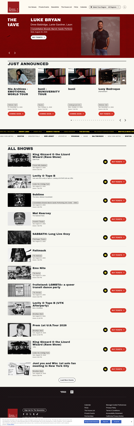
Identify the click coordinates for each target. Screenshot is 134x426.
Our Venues (32, 7)
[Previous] (9, 53)
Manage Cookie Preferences (91, 421)
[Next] (14, 53)
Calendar (83, 7)
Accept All (116, 421)
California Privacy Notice (114, 416)
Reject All (105, 421)
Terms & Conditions (113, 410)
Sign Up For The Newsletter (34, 410)
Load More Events (67, 380)
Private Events (44, 7)
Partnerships (88, 416)
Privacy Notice (10, 424)
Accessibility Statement (114, 413)
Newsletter (55, 7)
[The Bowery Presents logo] (13, 7)
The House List (66, 7)
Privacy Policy (111, 408)
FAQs (76, 7)
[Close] (131, 421)
